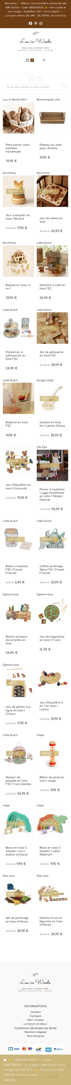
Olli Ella (42, 447)
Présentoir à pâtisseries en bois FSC (16, 355)
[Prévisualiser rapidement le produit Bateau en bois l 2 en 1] (32, 252)
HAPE (42, 774)
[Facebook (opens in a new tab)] (30, 24)
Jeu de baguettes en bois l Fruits (52, 638)
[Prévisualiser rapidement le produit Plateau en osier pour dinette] (66, 109)
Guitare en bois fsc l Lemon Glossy (52, 424)
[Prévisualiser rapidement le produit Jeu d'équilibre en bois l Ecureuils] (32, 452)
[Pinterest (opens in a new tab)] (35, 24)
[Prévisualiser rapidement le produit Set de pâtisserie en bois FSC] (66, 319)
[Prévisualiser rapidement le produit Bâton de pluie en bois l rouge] (66, 744)
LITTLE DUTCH (47, 282)
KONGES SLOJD (47, 419)
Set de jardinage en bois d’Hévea (17, 920)
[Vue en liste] (40, 78)
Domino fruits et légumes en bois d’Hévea (51, 921)
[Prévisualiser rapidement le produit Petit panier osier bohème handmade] (32, 109)
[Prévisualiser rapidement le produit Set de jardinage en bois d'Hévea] (32, 885)
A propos (35, 1016)
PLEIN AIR (25, 142)
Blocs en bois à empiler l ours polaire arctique (17, 851)
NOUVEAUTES (13, 142)
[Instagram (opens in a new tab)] (41, 24)
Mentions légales (35, 1032)
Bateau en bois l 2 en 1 (18, 287)
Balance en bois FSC (17, 424)
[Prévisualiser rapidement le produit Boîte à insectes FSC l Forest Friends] (32, 530)
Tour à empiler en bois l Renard (18, 217)
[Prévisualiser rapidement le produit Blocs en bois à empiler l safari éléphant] (66, 814)
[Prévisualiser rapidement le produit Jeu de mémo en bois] (66, 182)
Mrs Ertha (9, 173)
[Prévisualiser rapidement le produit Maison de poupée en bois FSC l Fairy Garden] (32, 744)
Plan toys (9, 876)
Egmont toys (11, 594)
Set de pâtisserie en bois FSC (51, 354)
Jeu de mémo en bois (51, 220)
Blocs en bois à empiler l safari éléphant (50, 851)
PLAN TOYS (13, 915)
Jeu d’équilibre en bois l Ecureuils (18, 487)
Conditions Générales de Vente (36, 1028)
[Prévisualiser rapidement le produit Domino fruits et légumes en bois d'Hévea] (66, 885)
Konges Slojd (45, 380)
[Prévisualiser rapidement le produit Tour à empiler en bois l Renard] (32, 182)
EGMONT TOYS (47, 139)
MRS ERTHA (11, 212)
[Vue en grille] (31, 78)
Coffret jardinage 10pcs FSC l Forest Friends (52, 570)
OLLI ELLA (47, 486)
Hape (40, 735)
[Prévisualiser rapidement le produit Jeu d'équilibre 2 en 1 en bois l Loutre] (66, 669)
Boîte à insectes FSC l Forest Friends (17, 570)
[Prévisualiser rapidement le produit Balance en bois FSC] (32, 389)
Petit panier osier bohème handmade (18, 148)
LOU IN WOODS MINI (16, 139)
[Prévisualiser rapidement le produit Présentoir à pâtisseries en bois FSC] (32, 319)
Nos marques (35, 1036)
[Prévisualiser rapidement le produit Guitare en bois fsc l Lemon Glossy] (66, 389)
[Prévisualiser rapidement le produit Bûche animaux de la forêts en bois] (32, 603)
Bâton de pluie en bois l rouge (52, 779)
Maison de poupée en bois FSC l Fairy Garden (18, 781)
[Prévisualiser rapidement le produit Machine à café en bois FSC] (66, 252)
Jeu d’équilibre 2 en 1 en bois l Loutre (51, 706)
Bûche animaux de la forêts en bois (16, 640)
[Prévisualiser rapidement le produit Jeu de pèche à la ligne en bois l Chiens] (32, 674)
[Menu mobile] (44, 60)
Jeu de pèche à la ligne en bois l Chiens (18, 710)
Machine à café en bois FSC (52, 287)
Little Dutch (44, 243)
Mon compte (35, 1020)
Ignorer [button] (9, 1079)
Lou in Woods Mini (15, 99)
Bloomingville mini (48, 99)
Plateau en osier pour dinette (51, 146)
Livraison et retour (35, 1024)
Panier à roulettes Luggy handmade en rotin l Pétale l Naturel (52, 494)
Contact (35, 1012)
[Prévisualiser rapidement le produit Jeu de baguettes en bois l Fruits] (66, 603)
